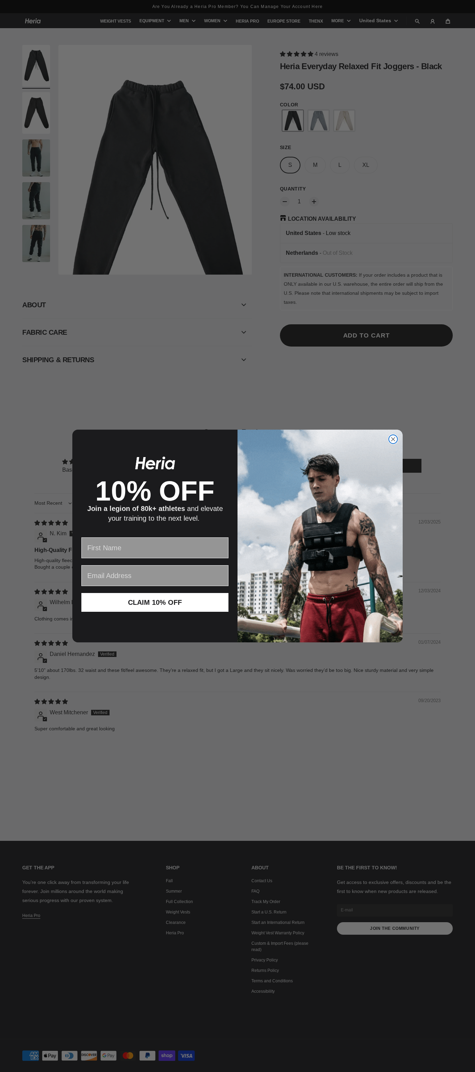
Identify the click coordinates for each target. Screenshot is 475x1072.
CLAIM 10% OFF (155, 602)
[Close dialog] (393, 439)
